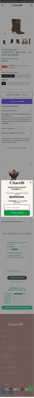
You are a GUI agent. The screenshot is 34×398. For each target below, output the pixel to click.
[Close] (30, 182)
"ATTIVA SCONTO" (17, 213)
